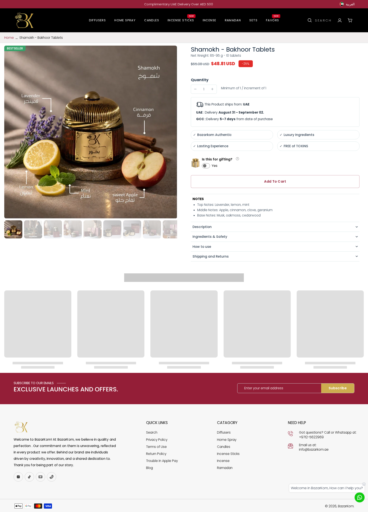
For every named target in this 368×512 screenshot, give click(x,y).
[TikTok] (29, 477)
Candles (223, 446)
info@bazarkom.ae (314, 449)
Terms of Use (156, 446)
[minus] (195, 89)
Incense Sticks (228, 453)
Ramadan (225, 468)
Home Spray (226, 439)
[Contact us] (360, 497)
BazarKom (346, 506)
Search (151, 432)
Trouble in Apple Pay (162, 461)
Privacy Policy (156, 439)
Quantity (199, 79)
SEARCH (323, 20)
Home (9, 37)
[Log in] (339, 20)
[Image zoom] (90, 132)
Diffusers (224, 432)
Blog (149, 468)
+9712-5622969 (311, 437)
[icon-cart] (349, 20)
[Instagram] (18, 477)
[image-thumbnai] (13, 229)
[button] (275, 181)
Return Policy (156, 453)
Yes (214, 165)
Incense (223, 461)
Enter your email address (263, 388)
